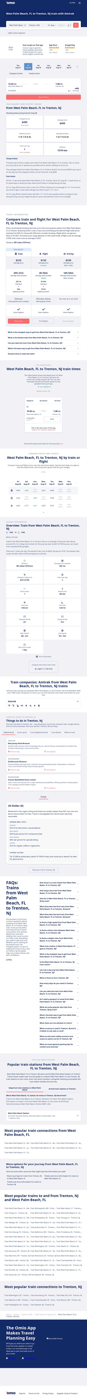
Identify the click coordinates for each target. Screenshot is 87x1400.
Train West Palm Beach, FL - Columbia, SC (20, 1246)
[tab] (16, 73)
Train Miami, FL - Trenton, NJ (67, 1246)
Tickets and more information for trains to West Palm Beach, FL (61, 1177)
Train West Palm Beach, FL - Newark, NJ (45, 1143)
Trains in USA (26, 1314)
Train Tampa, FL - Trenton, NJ (15, 1213)
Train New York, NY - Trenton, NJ (17, 1256)
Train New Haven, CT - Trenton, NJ (69, 1208)
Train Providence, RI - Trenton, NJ (69, 1232)
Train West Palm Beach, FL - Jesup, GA (45, 1237)
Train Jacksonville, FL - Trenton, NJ (43, 1227)
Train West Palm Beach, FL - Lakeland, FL (20, 1148)
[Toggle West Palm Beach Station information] (77, 1115)
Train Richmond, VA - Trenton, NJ (43, 1256)
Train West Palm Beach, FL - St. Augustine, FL (48, 1260)
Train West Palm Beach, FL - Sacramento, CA (47, 1213)
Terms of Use (34, 1393)
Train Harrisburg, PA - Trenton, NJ (17, 1232)
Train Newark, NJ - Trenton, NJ (42, 1275)
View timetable (24, 152)
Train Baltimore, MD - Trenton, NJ (43, 1232)
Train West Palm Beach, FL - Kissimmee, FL (47, 1222)
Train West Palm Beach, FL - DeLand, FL (45, 1251)
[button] (51, 25)
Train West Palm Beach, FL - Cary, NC (70, 1241)
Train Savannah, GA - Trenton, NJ (17, 1275)
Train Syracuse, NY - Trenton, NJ (16, 1251)
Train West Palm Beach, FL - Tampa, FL (19, 1152)
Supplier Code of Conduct (67, 1393)
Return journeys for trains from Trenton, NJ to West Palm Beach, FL (24, 1177)
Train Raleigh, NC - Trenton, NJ (16, 1222)
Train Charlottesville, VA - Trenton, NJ (71, 1260)
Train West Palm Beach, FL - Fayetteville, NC (47, 1270)
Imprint (22, 1393)
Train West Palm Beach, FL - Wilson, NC (19, 1218)
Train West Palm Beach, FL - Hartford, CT (20, 1265)
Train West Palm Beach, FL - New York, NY (20, 1143)
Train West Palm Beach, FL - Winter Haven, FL (48, 1148)
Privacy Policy (48, 1393)
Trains (16, 1314)
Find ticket (24, 125)
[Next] (77, 66)
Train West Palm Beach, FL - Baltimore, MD (21, 1208)
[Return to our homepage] (10, 3)
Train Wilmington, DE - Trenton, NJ (44, 1246)
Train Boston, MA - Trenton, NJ (16, 1260)
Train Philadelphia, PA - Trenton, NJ (44, 1218)
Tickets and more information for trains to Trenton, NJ (24, 1183)
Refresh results (42, 391)
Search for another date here (43, 430)
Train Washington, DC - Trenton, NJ (44, 1265)
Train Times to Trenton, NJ (45, 1314)
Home (8, 1314)
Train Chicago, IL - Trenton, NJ (68, 1218)
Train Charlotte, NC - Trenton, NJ (69, 1265)
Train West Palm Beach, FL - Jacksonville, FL (21, 1227)
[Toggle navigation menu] (79, 3)
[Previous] (11, 483)
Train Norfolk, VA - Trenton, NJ (16, 1270)
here (61, 444)
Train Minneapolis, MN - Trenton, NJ (44, 1208)
